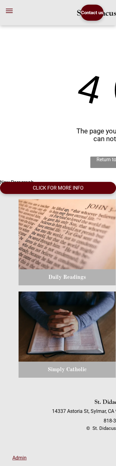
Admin (19, 458)
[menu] (9, 11)
